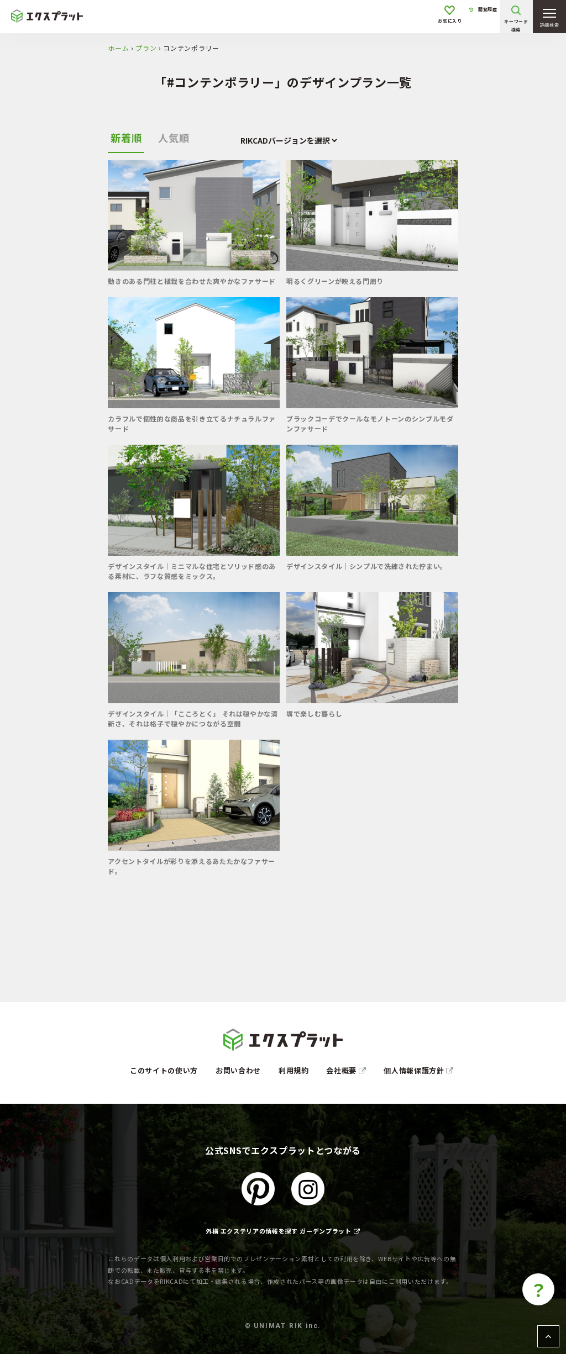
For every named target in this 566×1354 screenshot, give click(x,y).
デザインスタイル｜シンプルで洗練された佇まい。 (366, 566)
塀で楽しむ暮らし (314, 713)
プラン (145, 47)
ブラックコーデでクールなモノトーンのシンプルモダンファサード (370, 423)
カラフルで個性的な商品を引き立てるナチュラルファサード (192, 423)
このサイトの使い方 (164, 1070)
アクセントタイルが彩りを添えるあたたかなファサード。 (191, 866)
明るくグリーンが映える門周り (335, 281)
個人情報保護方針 (415, 1070)
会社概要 (342, 1070)
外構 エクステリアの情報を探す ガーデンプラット (279, 1230)
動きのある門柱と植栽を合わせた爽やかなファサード (192, 281)
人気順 (173, 137)
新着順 (126, 137)
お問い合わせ (238, 1070)
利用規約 (294, 1070)
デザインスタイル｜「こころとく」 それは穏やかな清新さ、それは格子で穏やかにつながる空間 (192, 718)
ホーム (118, 47)
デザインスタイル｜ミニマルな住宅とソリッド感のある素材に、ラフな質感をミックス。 (192, 571)
